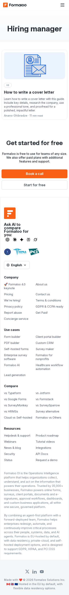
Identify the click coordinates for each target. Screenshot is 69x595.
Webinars (10, 441)
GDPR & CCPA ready (49, 306)
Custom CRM (44, 343)
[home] (18, 5)
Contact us (43, 294)
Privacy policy (13, 306)
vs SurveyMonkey (16, 405)
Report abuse (13, 312)
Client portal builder (48, 337)
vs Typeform (12, 393)
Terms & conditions (48, 300)
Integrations (43, 448)
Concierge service (16, 319)
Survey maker (45, 349)
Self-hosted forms (16, 349)
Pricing (8, 294)
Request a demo (47, 460)
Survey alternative (47, 411)
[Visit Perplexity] (28, 240)
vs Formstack (44, 399)
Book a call (34, 174)
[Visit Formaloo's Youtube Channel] (42, 572)
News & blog (12, 448)
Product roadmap (47, 435)
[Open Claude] (15, 240)
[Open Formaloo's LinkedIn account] (34, 572)
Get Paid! (42, 312)
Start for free (34, 185)
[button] (62, 5)
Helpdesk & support (17, 435)
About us (41, 284)
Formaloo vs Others (48, 417)
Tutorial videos (45, 441)
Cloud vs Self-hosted (18, 417)
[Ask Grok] (35, 240)
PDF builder (11, 343)
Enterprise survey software (15, 357)
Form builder (12, 337)
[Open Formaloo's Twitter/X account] (27, 572)
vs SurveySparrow (48, 405)
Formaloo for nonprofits (44, 357)
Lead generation (14, 375)
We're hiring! (12, 300)
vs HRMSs (11, 411)
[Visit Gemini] (22, 240)
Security (9, 454)
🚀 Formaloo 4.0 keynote (14, 286)
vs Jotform (43, 393)
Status (8, 460)
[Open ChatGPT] (7, 240)
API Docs (42, 454)
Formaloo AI (12, 365)
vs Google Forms (15, 399)
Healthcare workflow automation (49, 367)
